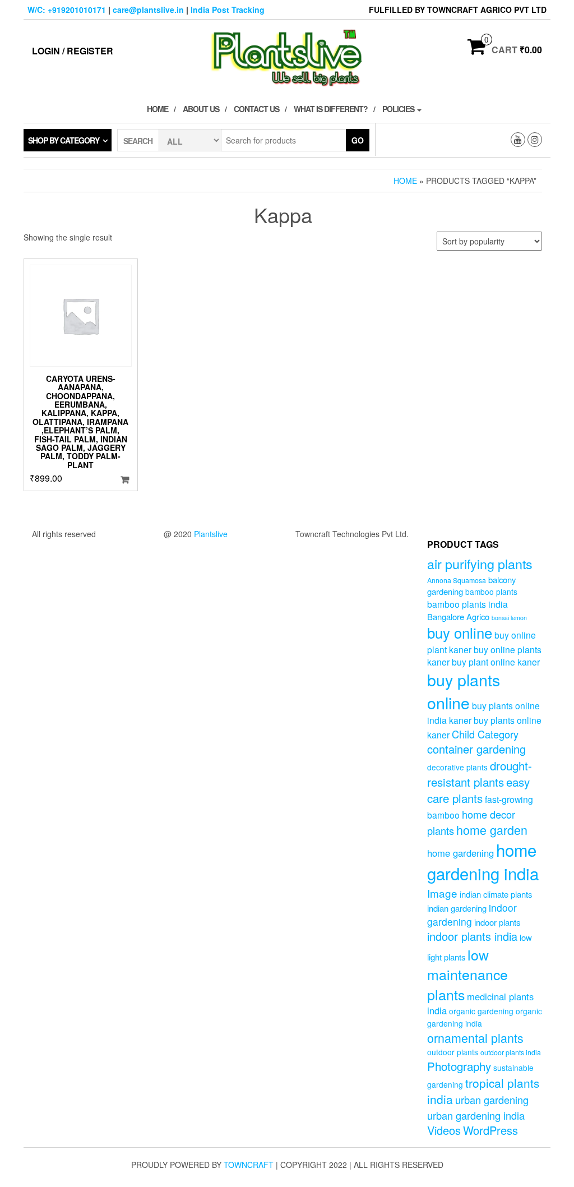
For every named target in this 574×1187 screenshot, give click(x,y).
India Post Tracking (228, 9)
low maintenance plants (467, 974)
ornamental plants (475, 1037)
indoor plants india (472, 936)
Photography (459, 1065)
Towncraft (249, 1164)
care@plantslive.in (148, 9)
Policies (399, 108)
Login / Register (72, 50)
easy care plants (478, 789)
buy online (459, 632)
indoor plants (497, 922)
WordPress (490, 1130)
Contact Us (256, 108)
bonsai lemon (509, 617)
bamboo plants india (467, 604)
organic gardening (481, 1011)
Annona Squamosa (456, 580)
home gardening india (483, 861)
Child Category (485, 734)
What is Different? (331, 108)
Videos (444, 1130)
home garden (491, 829)
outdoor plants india (510, 1052)
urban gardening (492, 1099)
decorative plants (457, 767)
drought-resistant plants (479, 773)
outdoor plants (452, 1051)
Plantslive (211, 533)
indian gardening (457, 908)
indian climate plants (496, 894)
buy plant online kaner (496, 661)
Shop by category (63, 140)
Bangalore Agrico (458, 616)
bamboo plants (491, 591)
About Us (201, 108)
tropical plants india (483, 1091)
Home (157, 108)
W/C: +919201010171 (66, 9)
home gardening (460, 853)
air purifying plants (480, 563)
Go (357, 140)
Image (442, 892)
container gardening (476, 749)
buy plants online (463, 691)
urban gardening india (476, 1115)
